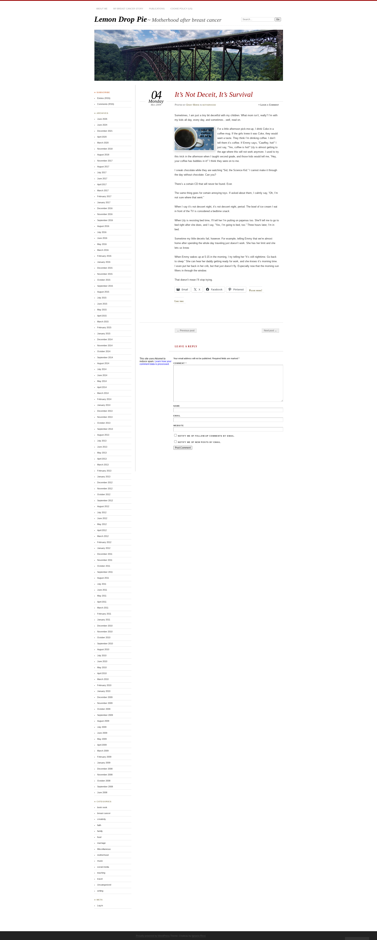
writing (100, 891)
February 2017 (104, 196)
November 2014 (105, 345)
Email (176, 416)
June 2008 (102, 792)
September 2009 (105, 715)
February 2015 (104, 327)
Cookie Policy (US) (181, 8)
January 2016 (103, 262)
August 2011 (103, 578)
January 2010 (103, 691)
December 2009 (105, 697)
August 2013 (103, 435)
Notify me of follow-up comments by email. (206, 436)
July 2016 (101, 232)
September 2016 (105, 220)
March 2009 (103, 751)
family (100, 831)
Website (178, 425)
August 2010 (103, 649)
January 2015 (103, 333)
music (100, 861)
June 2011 (102, 590)
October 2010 (103, 637)
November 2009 (105, 703)
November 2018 (105, 149)
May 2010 (102, 667)
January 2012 (103, 548)
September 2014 (105, 357)
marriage (101, 843)
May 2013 (102, 452)
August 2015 (103, 292)
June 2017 (102, 178)
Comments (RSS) (105, 104)
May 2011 (101, 596)
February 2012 (104, 542)
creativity (101, 819)
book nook (102, 807)
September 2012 (105, 500)
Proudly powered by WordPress (153, 936)
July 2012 (101, 512)
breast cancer (104, 813)
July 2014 (101, 369)
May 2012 (102, 524)
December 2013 (105, 411)
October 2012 (103, 494)
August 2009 (103, 721)
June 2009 (102, 733)
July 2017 (101, 172)
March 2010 (103, 679)
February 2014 (104, 399)
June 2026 (102, 119)
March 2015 (103, 321)
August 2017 (103, 166)
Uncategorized (104, 885)
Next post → (270, 330)
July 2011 (101, 584)
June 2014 (102, 375)
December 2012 (105, 482)
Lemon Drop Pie (120, 19)
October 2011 (103, 566)
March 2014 (103, 393)
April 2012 (102, 530)
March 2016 (103, 250)
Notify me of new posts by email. (199, 442)
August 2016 (103, 226)
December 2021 (105, 131)
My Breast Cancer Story (128, 8)
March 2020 (103, 142)
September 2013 (105, 429)
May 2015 (102, 309)
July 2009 (101, 727)
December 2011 (104, 554)
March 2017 (103, 190)
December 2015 (105, 268)
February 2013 (104, 471)
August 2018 (103, 154)
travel (99, 879)
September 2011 (105, 572)
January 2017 (103, 202)
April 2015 (102, 316)
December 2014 (105, 339)
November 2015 (105, 274)
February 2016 (104, 256)
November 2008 (105, 774)
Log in (100, 905)
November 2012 (105, 488)
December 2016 (105, 208)
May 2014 (102, 381)
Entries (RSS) (103, 98)
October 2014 (103, 351)
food (99, 837)
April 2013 (102, 459)
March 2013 (103, 464)
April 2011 (101, 602)
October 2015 (103, 280)
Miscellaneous (104, 849)
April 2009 (102, 745)
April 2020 (102, 137)
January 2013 (103, 476)
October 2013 (103, 423)
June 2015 (102, 304)
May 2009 (102, 739)
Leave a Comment (269, 104)
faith (99, 825)
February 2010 (104, 685)
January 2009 (103, 762)
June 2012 (102, 518)
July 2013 (101, 441)
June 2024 (102, 125)
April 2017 (102, 184)
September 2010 (105, 643)
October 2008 (103, 781)
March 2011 (102, 607)
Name (176, 406)
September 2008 (105, 786)
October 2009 (103, 709)
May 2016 (102, 244)
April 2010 (102, 673)
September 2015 (105, 286)
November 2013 (105, 417)
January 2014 (103, 405)
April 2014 (102, 387)
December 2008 (105, 769)
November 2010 (105, 631)
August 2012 (103, 506)
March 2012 (103, 536)
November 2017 (105, 161)
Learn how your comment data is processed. (155, 362)
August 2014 (103, 363)
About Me (101, 8)
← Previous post (185, 330)
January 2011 (103, 619)
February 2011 (104, 614)
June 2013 (102, 447)
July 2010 (101, 655)
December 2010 (105, 626)
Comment (180, 363)
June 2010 (102, 661)
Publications (157, 8)
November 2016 (105, 214)
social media (103, 867)
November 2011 (104, 560)
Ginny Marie (192, 104)
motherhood (209, 104)
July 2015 (101, 297)
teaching (101, 873)
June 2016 (102, 238)
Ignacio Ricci (199, 936)
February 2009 (104, 757)
